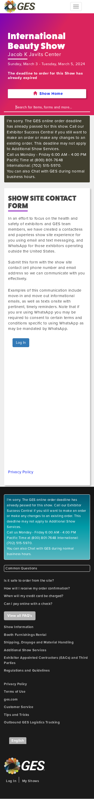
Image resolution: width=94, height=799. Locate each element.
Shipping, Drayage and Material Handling (39, 642)
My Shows (30, 781)
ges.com (10, 699)
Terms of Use (14, 692)
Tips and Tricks (16, 715)
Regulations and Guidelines (27, 670)
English (17, 741)
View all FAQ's (19, 615)
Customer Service (18, 707)
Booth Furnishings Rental (25, 635)
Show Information (19, 627)
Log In (21, 342)
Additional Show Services (25, 650)
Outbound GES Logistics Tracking (32, 722)
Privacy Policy (20, 472)
